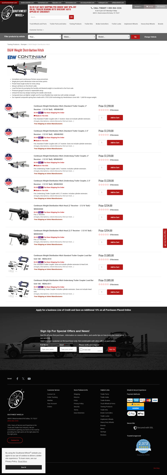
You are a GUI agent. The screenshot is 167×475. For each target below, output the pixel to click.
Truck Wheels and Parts (38, 24)
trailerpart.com (103, 3)
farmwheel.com (43, 3)
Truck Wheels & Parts (107, 403)
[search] (49, 17)
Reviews (103, 435)
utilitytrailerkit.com (118, 3)
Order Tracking (52, 397)
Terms (76, 410)
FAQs (76, 400)
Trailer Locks (116, 24)
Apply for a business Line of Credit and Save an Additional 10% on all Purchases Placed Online (83, 310)
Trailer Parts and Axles (58, 24)
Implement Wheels (131, 24)
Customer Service (36, 30)
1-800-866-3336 (114, 8)
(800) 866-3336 (12, 421)
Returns (76, 397)
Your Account (52, 403)
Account (137, 6)
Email (62, 345)
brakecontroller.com (27, 3)
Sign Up (112, 349)
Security (77, 407)
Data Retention (79, 413)
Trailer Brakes (105, 400)
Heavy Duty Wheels (148, 24)
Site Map (156, 468)
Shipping (77, 394)
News (102, 428)
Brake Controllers (102, 24)
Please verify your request (89, 345)
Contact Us (15, 440)
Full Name (44, 345)
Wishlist (50, 400)
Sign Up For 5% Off (165, 238)
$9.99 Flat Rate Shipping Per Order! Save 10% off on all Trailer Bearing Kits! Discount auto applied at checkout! (53, 9)
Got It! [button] (23, 467)
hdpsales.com (56, 3)
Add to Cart (115, 118)
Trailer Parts (104, 394)
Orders (49, 407)
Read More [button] (22, 461)
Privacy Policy (79, 403)
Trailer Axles (104, 397)
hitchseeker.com (71, 3)
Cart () (150, 6)
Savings (103, 432)
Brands (160, 24)
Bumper (24, 44)
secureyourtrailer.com (87, 3)
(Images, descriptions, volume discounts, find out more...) (54, 121)
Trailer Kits (89, 24)
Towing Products (75, 24)
